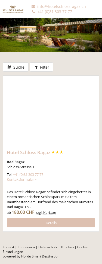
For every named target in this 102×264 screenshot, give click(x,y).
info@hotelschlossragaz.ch (61, 6)
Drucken (67, 247)
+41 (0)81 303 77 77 (54, 11)
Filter (44, 67)
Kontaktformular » (21, 179)
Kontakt (8, 247)
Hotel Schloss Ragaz (29, 152)
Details (51, 222)
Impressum (26, 247)
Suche (18, 67)
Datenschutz (47, 247)
